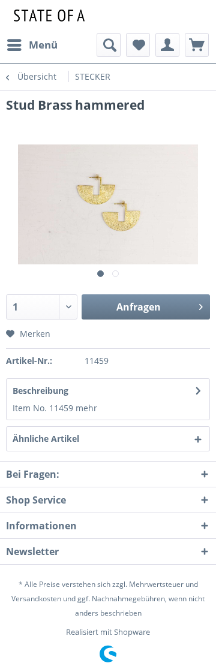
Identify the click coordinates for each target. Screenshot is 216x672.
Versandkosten (36, 598)
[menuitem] (32, 45)
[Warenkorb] (197, 45)
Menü (43, 45)
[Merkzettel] (138, 45)
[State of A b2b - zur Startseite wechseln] (47, 16)
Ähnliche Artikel (46, 438)
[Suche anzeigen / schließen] (109, 45)
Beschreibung (40, 390)
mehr (86, 408)
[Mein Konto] (167, 45)
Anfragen (138, 307)
